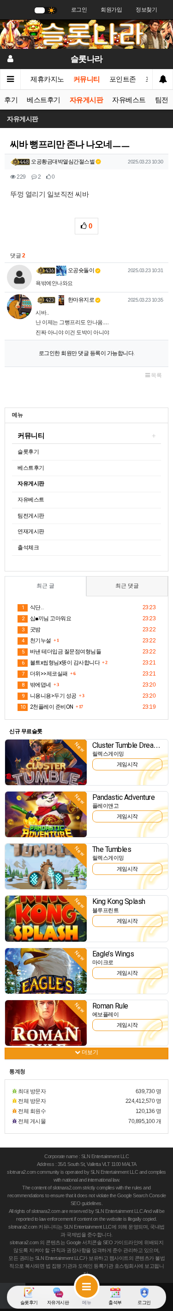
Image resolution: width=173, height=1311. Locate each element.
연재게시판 (31, 531)
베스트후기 (43, 100)
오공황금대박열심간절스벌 (63, 161)
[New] (46, 761)
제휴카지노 (47, 79)
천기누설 (36, 640)
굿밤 (31, 629)
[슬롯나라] (86, 33)
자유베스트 (129, 100)
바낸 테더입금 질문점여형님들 (61, 651)
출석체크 (28, 547)
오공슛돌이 (80, 270)
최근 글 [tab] (45, 586)
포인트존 (122, 79)
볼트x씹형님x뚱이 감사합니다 (61, 662)
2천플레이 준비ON (46, 707)
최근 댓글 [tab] (127, 586)
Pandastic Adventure (123, 797)
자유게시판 (86, 100)
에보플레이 (105, 1014)
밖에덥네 (36, 685)
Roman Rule (110, 1006)
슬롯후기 (28, 452)
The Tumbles (111, 849)
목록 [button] (156, 375)
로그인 (79, 9)
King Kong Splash (118, 901)
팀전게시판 (31, 516)
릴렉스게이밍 (108, 754)
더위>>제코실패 (45, 673)
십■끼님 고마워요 (46, 618)
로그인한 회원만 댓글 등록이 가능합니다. (87, 353)
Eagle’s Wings (113, 954)
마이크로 (102, 962)
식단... (33, 607)
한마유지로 (80, 300)
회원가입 (111, 9)
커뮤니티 (86, 79)
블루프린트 (105, 910)
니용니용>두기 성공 (49, 696)
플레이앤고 (105, 806)
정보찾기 (146, 9)
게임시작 (127, 764)
